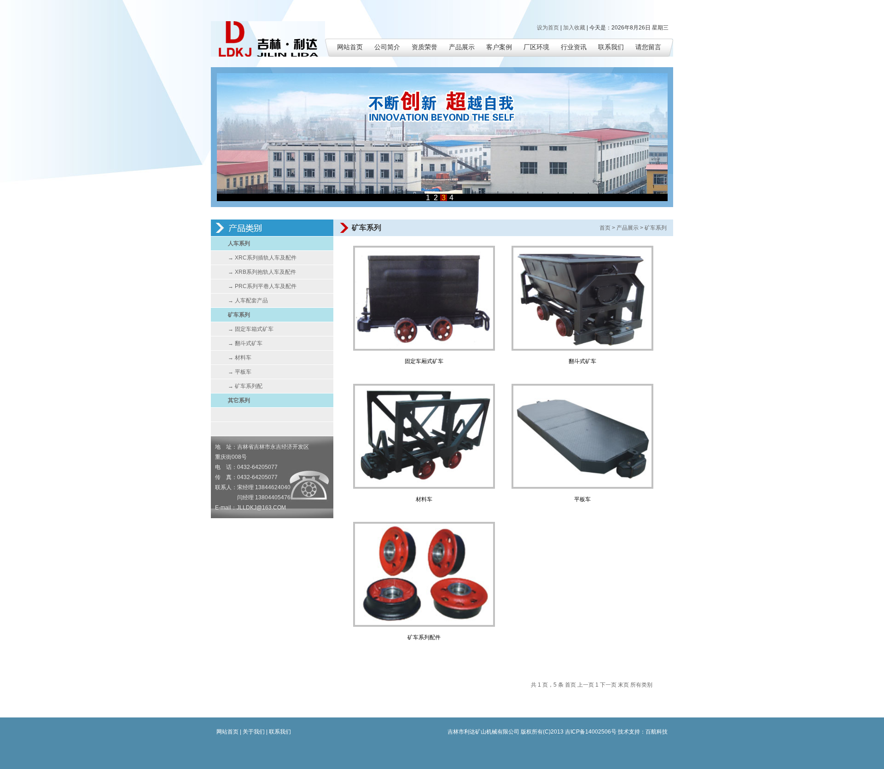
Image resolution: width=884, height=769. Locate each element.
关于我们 (254, 732)
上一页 (585, 685)
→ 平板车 (239, 372)
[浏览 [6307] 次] (582, 487)
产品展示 (462, 47)
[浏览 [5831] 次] (424, 487)
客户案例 (499, 47)
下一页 (608, 685)
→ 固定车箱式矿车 (250, 329)
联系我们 (611, 47)
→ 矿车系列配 (245, 386)
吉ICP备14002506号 (590, 732)
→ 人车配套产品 (248, 300)
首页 (605, 228)
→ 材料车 (239, 357)
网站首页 (350, 47)
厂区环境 (536, 47)
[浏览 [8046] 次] (424, 349)
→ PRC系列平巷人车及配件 (262, 286)
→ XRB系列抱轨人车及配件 (262, 272)
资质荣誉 (424, 47)
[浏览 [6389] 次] (424, 625)
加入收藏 (574, 27)
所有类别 (641, 685)
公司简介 (387, 47)
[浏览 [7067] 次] (582, 349)
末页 (623, 685)
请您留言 (648, 47)
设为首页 (548, 27)
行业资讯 (574, 47)
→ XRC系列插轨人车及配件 (262, 257)
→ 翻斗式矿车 (245, 343)
